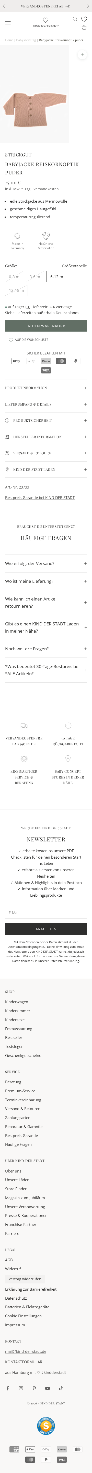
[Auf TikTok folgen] (60, 1388)
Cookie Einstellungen (23, 1315)
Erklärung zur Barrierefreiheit (30, 1289)
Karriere (12, 1233)
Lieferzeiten (26, 312)
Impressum (15, 1324)
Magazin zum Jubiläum (25, 1197)
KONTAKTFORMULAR (23, 1361)
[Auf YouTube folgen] (47, 1388)
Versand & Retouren (22, 1108)
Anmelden (46, 928)
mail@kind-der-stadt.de (25, 1351)
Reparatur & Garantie (23, 1126)
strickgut (18, 154)
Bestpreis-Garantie (21, 1135)
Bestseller (13, 1037)
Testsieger (14, 1046)
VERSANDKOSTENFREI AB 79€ (45, 6)
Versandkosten (46, 188)
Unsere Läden (17, 1179)
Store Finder (16, 1188)
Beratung (13, 1081)
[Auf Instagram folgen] (21, 1388)
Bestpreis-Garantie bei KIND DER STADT (40, 497)
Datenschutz (16, 1298)
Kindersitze (15, 1019)
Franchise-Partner (20, 1224)
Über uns (13, 1171)
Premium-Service (20, 1090)
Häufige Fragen (18, 1144)
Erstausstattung (18, 1028)
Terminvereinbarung (23, 1099)
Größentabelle (74, 265)
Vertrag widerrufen (25, 1279)
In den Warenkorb (46, 325)
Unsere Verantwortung (25, 1206)
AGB (9, 1259)
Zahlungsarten (17, 1117)
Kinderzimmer (17, 1010)
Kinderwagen (16, 1001)
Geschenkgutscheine (23, 1055)
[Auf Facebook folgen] (7, 1388)
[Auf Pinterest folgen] (34, 1388)
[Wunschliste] (84, 19)
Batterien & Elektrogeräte (27, 1306)
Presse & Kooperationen (26, 1215)
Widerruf (13, 1268)
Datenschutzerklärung (64, 961)
